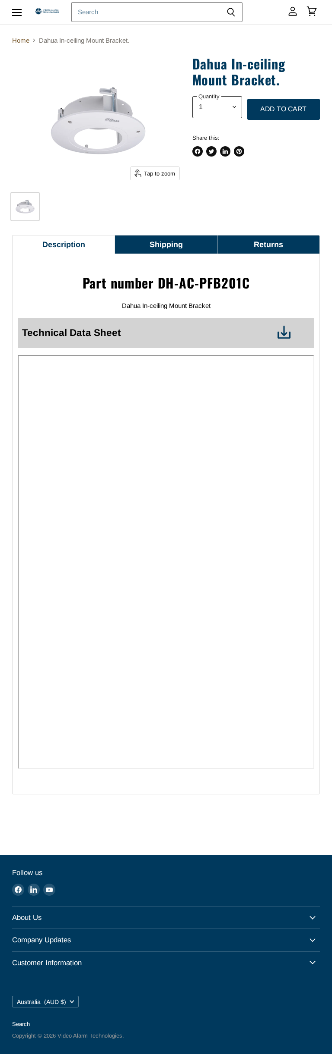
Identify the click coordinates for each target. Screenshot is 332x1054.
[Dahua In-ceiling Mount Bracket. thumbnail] (25, 206)
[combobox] (145, 12)
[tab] (63, 244)
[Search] (231, 12)
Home (20, 40)
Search (21, 1024)
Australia (41, 1001)
